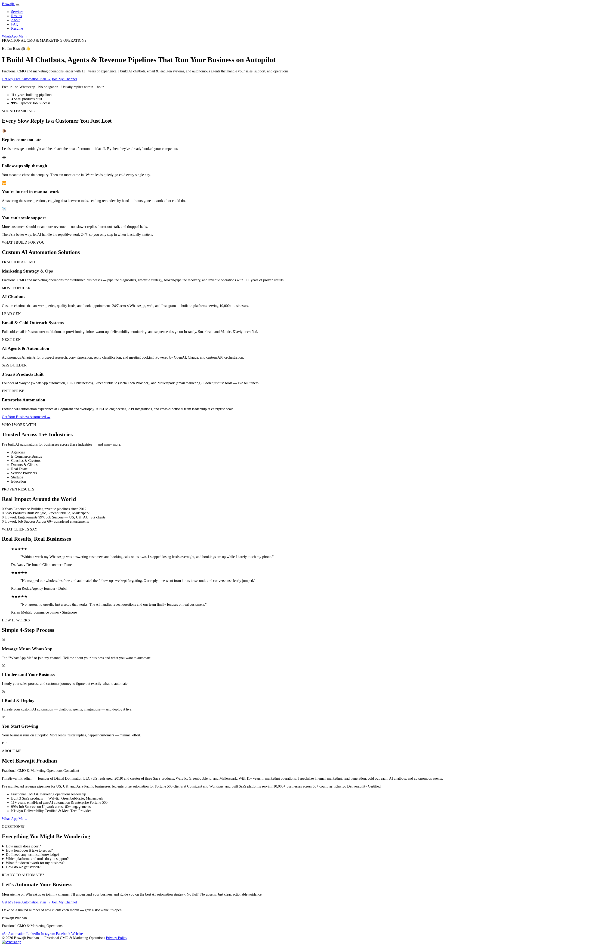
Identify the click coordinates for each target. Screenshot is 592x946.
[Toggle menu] (17, 5)
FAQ (14, 24)
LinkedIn (33, 934)
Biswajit (8, 4)
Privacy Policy (116, 938)
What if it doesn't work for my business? (35, 863)
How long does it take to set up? (29, 850)
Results (16, 16)
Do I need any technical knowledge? (32, 854)
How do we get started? (23, 867)
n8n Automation (13, 934)
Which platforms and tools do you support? (37, 859)
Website (77, 934)
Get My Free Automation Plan (26, 79)
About (15, 20)
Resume (17, 28)
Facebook (63, 934)
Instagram (48, 934)
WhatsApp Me (15, 36)
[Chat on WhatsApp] (11, 942)
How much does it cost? (23, 846)
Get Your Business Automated (26, 417)
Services (17, 12)
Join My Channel (64, 79)
